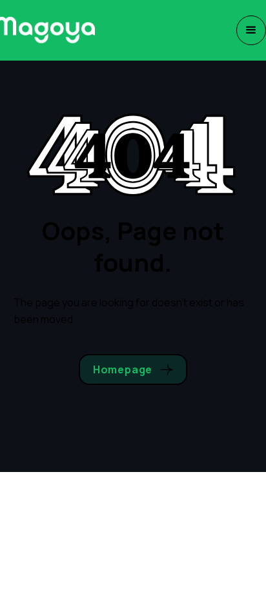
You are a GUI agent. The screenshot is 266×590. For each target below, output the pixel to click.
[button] (251, 30)
